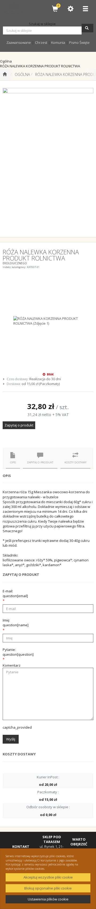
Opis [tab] (13, 462)
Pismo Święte (79, 42)
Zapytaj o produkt (19, 425)
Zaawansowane (18, 42)
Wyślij (10, 739)
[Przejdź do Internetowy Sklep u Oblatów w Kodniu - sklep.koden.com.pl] (4, 74)
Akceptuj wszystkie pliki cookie (48, 877)
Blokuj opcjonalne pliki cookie (48, 888)
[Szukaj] (87, 28)
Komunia (58, 42)
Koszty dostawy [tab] (75, 462)
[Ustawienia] (70, 8)
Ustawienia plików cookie (48, 899)
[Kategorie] (85, 8)
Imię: (16, 622)
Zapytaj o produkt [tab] (40, 462)
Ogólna (22, 74)
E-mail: (15, 593)
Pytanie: (18, 652)
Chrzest (41, 42)
